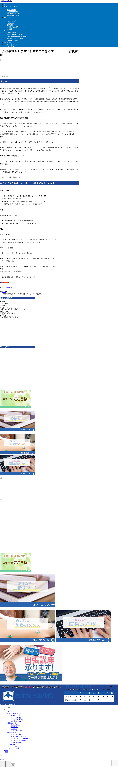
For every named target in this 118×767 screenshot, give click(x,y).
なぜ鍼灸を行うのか (17, 719)
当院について (11, 723)
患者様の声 (11, 744)
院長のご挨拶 (15, 715)
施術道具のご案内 (17, 731)
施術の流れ (14, 727)
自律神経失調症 (16, 742)
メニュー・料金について (15, 746)
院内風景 (14, 729)
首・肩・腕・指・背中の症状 (20, 738)
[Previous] (3, 764)
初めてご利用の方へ (14, 713)
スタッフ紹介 (15, 725)
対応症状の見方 (16, 734)
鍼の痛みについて (17, 721)
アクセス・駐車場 (13, 748)
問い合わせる (4, 282)
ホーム (9, 711)
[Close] (13, 765)
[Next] (8, 764)
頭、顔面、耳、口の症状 (19, 740)
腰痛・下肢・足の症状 (18, 736)
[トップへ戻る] (1, 755)
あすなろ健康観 (16, 717)
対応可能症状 (11, 732)
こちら (20, 177)
